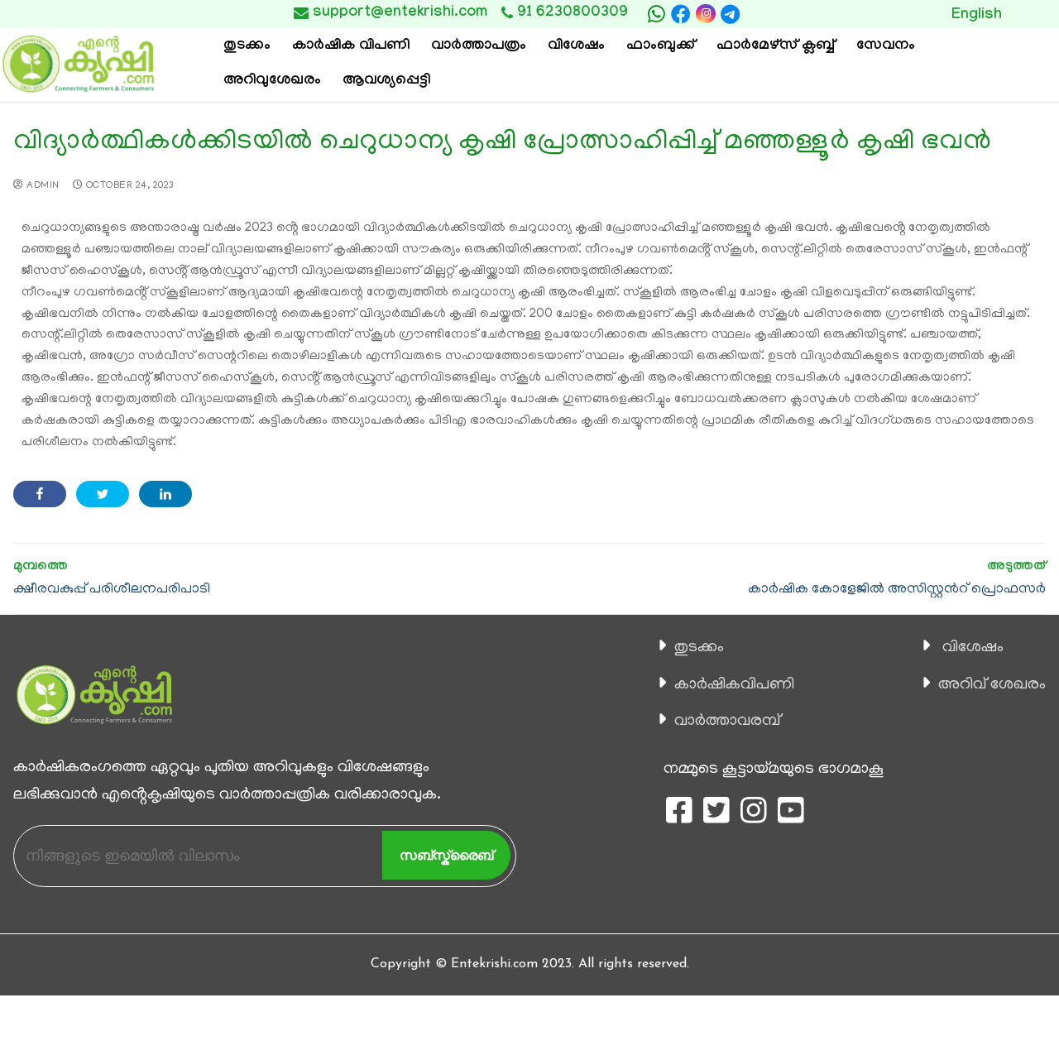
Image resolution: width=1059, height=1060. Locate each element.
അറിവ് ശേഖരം (992, 685)
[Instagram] (705, 13)
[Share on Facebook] (39, 494)
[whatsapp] (656, 14)
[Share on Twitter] (102, 494)
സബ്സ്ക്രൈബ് (446, 855)
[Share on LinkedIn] (165, 494)
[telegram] (730, 14)
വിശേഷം (973, 648)
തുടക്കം (699, 648)
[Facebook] (681, 14)
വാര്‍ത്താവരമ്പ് (727, 721)
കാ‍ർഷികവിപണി (734, 685)
